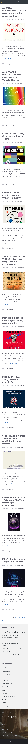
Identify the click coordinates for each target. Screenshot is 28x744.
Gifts (3, 690)
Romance (5, 699)
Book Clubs (6, 674)
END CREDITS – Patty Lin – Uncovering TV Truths (13, 136)
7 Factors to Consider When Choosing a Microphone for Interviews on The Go (11, 643)
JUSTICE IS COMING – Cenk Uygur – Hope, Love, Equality (13, 320)
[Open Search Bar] (19, 2)
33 (20, 618)
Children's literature (8, 684)
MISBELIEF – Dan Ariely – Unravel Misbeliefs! (11, 379)
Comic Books (6, 687)
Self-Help (5, 703)
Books (4, 677)
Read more (7, 58)
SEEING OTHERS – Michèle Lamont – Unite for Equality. (11, 195)
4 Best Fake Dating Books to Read (13, 632)
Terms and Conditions (9, 736)
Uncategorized (9, 64)
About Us (5, 729)
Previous (6, 618)
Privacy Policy (7, 732)
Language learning (8, 696)
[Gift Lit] (3, 2)
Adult (4, 668)
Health (4, 693)
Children (5, 680)
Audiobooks (6, 671)
